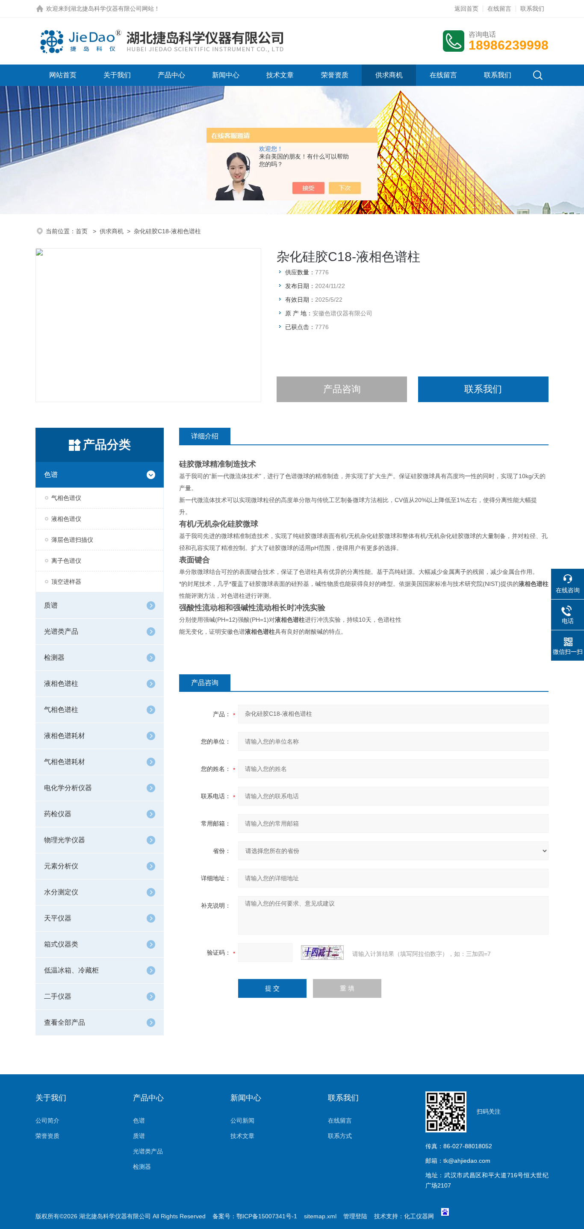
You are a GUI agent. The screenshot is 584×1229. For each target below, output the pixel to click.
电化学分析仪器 (68, 787)
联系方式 (340, 1135)
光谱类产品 (61, 631)
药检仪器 (57, 813)
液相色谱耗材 (64, 735)
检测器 (54, 657)
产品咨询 (342, 389)
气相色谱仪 (66, 497)
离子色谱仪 (66, 560)
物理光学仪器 (64, 840)
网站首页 (63, 75)
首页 (82, 231)
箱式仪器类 (61, 944)
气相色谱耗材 (64, 761)
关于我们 (117, 75)
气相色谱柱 (61, 709)
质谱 (51, 605)
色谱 (51, 474)
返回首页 (466, 8)
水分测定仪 (61, 892)
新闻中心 (225, 75)
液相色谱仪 (66, 518)
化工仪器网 (419, 1216)
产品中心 (171, 75)
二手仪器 (57, 996)
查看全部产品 (64, 1022)
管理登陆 (355, 1216)
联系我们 (532, 8)
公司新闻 (242, 1120)
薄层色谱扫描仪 (72, 539)
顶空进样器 (66, 581)
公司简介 (47, 1120)
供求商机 (389, 75)
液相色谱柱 (61, 683)
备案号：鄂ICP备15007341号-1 (254, 1216)
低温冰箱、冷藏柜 (71, 970)
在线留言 (499, 8)
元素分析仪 (61, 866)
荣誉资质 (334, 75)
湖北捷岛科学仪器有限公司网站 (112, 8)
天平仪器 (57, 918)
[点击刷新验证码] (322, 952)
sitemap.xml (320, 1216)
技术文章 (280, 75)
